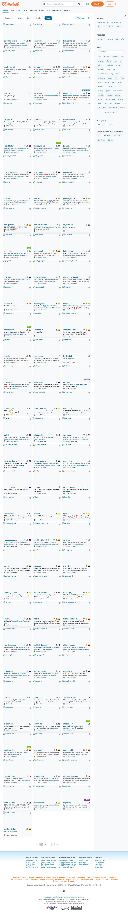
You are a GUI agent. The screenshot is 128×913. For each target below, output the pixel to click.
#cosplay (86, 281)
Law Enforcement (31, 879)
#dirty (52, 544)
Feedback (112, 877)
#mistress (13, 203)
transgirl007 (39, 67)
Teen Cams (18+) (31, 860)
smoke (120, 82)
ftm (122, 78)
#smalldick (70, 491)
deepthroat (113, 108)
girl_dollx (8, 277)
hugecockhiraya (10, 540)
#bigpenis (19, 279)
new (117, 74)
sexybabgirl (38, 330)
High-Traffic (120, 39)
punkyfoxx (38, 41)
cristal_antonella (10, 172)
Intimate (101, 39)
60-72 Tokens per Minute (67, 866)
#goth (65, 439)
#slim (77, 726)
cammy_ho (38, 724)
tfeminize (8, 251)
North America (103, 23)
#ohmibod (55, 411)
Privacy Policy (51, 877)
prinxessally (8, 382)
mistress (101, 61)
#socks (28, 621)
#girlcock (56, 148)
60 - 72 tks (101, 140)
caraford (66, 540)
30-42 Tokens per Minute (67, 864)
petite (108, 91)
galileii (6, 435)
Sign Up (97, 4)
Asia (99, 27)
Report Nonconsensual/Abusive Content (55, 879)
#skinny (36, 281)
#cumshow (19, 675)
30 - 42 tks (117, 136)
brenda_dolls (9, 671)
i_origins (37, 487)
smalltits (101, 95)
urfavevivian (39, 435)
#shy (53, 124)
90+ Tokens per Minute (66, 867)
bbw (104, 108)
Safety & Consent (19, 877)
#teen (50, 124)
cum (121, 61)
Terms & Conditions (35, 877)
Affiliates (114, 879)
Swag (72, 881)
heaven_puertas (40, 461)
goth (99, 103)
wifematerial (118, 91)
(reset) (103, 121)
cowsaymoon (9, 330)
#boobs (51, 780)
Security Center (16, 879)
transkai (7, 356)
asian (99, 57)
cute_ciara (67, 461)
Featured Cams (100, 860)
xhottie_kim (68, 724)
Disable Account (87, 879)
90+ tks (110, 140)
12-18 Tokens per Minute (67, 862)
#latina (39, 227)
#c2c (66, 95)
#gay (23, 45)
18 (114, 69)
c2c (124, 103)
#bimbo (24, 518)
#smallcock (18, 255)
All (79, 4)
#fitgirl (42, 150)
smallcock (109, 65)
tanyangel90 (9, 514)
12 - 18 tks (107, 136)
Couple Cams (99, 866)
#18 (46, 150)
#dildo (74, 439)
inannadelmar (39, 803)
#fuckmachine (84, 439)
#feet (81, 95)
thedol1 (37, 514)
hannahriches (9, 776)
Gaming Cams (83, 864)
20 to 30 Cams (30, 864)
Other (118, 27)
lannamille (67, 93)
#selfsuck (42, 308)
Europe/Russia (109, 27)
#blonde (46, 281)
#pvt (77, 95)
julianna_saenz (69, 199)
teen (113, 82)
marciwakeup (68, 172)
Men (28, 18)
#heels (81, 203)
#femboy (23, 203)
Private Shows (83, 860)
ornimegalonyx (69, 487)
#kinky (56, 71)
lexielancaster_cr (70, 619)
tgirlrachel (67, 356)
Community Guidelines (76, 877)
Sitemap (64, 881)
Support (62, 877)
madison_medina (40, 225)
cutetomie (38, 120)
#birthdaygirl (12, 150)
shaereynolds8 (39, 146)
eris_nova (67, 435)
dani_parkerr (9, 225)
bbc (111, 103)
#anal (58, 95)
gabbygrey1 (38, 251)
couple (117, 103)
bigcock (107, 57)
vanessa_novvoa (10, 593)
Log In (110, 4)
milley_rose (38, 382)
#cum (54, 95)
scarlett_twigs (10, 829)
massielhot (38, 619)
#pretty (15, 702)
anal (115, 61)
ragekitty (67, 803)
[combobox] (59, 4)
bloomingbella (39, 304)
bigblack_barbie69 (41, 645)
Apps (98, 879)
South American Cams (48, 867)
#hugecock (20, 150)
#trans (23, 43)
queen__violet (9, 487)
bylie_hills (67, 514)
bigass (110, 78)
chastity (100, 91)
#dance (36, 71)
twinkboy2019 (69, 120)
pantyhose (101, 78)
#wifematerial (23, 148)
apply (111, 125)
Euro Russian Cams (47, 864)
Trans (48, 18)
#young (82, 176)
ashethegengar (10, 645)
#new (26, 253)
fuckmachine (102, 74)
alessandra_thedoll (70, 277)
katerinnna (38, 698)
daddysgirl (101, 86)
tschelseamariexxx (41, 593)
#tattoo (36, 807)
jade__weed (38, 172)
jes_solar (66, 146)
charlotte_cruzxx (70, 330)
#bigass (78, 150)
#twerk (47, 71)
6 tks (99, 136)
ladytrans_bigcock (11, 461)
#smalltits (37, 150)
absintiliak (8, 304)
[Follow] (30, 25)
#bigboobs (11, 439)
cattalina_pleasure (70, 776)
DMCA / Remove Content (97, 877)
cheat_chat (67, 409)
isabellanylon (9, 409)
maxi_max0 (38, 750)
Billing (75, 879)
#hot (19, 754)
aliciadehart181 (69, 698)
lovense (117, 95)
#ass (43, 227)
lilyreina (7, 619)
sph (99, 108)
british (117, 86)
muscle (122, 108)
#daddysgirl (46, 675)
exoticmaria (9, 724)
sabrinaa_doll (9, 750)
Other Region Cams (47, 862)
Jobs (56, 881)
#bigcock (19, 45)
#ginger (10, 334)
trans (122, 57)
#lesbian (6, 45)
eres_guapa (38, 356)
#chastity (46, 465)
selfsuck (100, 65)
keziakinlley (9, 146)
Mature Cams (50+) (32, 867)
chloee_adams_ (69, 645)
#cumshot (13, 45)
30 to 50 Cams (30, 866)
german (109, 95)
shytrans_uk (68, 225)
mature (100, 99)
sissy (108, 69)
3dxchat (120, 99)
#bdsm (42, 544)
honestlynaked (69, 41)
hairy (111, 74)
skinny (110, 86)
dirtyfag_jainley (40, 671)
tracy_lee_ (67, 566)
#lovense (49, 95)
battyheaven (68, 251)
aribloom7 (38, 566)
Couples (38, 18)
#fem (74, 95)
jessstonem (8, 698)
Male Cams (98, 864)
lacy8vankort (39, 776)
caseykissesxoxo (10, 41)
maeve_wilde (68, 750)
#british (10, 122)
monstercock (110, 99)
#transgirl (50, 148)
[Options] (89, 18)
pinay (100, 82)
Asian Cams (45, 866)
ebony (108, 61)
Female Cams (99, 862)
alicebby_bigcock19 (41, 540)
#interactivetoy (38, 413)
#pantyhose (52, 465)
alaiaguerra (67, 671)
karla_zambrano (40, 409)
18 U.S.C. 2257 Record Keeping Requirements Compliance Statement (64, 897)
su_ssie (7, 566)
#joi (86, 384)
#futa (71, 384)
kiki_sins (66, 382)
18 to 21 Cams (30, 862)
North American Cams (48, 860)
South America (116, 23)
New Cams (82, 862)
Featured (8, 18)
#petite (26, 439)
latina (118, 65)
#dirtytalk (41, 71)
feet (116, 78)
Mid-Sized (110, 39)
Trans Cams (99, 867)
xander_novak (9, 67)
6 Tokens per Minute (66, 860)
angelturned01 (69, 67)
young (106, 82)
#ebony (44, 203)
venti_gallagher (40, 277)
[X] (64, 892)
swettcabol (38, 199)
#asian (17, 148)
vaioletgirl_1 (68, 593)
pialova (7, 199)
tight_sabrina (9, 803)
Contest (105, 879)
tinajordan (8, 120)
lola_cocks (8, 93)
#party (52, 71)
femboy (115, 57)
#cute (14, 334)
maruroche (38, 93)
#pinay (20, 542)
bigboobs (101, 69)
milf (105, 103)
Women (19, 18)
